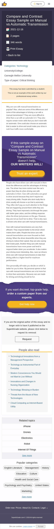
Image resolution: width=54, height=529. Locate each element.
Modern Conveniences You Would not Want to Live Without (26, 375)
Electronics (27, 438)
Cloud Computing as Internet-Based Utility (26, 405)
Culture (33, 473)
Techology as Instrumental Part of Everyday (25, 366)
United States (42, 485)
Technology (22, 66)
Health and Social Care (26, 479)
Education (21, 473)
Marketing (27, 491)
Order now (10, 508)
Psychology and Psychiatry (18, 485)
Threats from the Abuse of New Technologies (24, 396)
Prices (18, 508)
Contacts (36, 508)
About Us (26, 508)
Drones (27, 432)
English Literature (13, 468)
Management (32, 468)
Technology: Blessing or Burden (25, 390)
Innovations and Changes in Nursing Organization (23, 383)
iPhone (27, 426)
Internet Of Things (27, 449)
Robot (27, 444)
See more (27, 455)
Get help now (27, 304)
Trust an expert (27, 173)
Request (27, 339)
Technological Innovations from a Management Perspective (25, 358)
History (45, 468)
